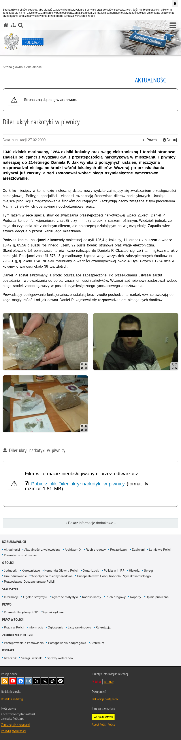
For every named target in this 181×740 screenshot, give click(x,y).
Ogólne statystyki (35, 597)
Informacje (11, 597)
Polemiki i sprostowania (20, 555)
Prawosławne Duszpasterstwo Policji (29, 581)
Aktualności (34, 67)
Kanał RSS (4, 680)
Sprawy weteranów (60, 658)
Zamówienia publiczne (18, 635)
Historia (134, 570)
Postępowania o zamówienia (24, 643)
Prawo (6, 604)
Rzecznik (10, 658)
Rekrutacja (103, 627)
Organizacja (91, 570)
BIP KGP (108, 682)
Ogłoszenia (55, 627)
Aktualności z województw (42, 549)
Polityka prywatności (13, 731)
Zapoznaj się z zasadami (15, 724)
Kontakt (8, 650)
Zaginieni (138, 549)
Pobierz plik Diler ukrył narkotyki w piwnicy (78, 483)
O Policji (8, 562)
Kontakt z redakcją (12, 699)
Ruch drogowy (96, 549)
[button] (173, 25)
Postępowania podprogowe (67, 643)
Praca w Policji (13, 619)
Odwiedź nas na (12, 680)
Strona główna (13, 67)
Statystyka (10, 589)
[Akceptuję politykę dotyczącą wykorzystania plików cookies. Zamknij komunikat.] (175, 3)
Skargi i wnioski (31, 658)
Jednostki (10, 570)
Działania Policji (14, 541)
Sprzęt (148, 570)
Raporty (135, 597)
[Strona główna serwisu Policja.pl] (6, 25)
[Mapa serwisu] (13, 25)
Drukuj (172, 140)
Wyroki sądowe (53, 612)
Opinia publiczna (157, 597)
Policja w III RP (114, 570)
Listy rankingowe (79, 627)
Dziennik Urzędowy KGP (21, 612)
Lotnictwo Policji (160, 549)
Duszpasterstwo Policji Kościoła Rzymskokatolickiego (114, 576)
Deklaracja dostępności (105, 699)
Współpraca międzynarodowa (52, 576)
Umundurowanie (15, 576)
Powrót (152, 140)
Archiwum (97, 643)
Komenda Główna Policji (61, 570)
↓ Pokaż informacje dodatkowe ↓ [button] (90, 523)
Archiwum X (73, 549)
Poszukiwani (118, 549)
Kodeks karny (91, 597)
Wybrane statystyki (64, 597)
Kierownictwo (31, 570)
